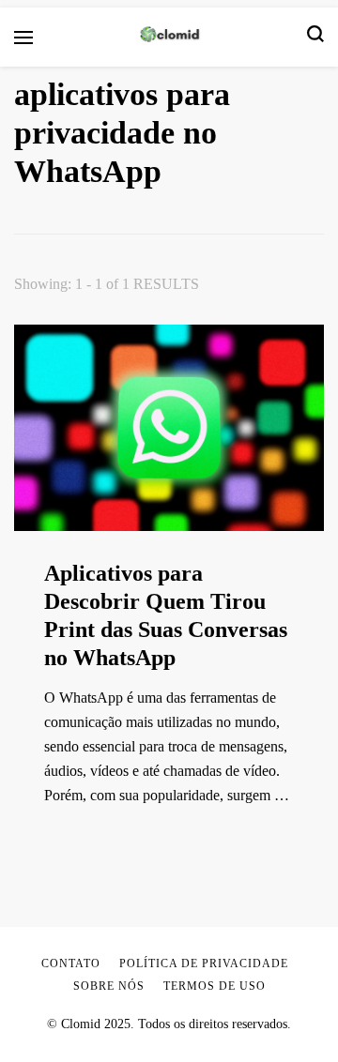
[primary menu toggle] (23, 37)
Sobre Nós (109, 986)
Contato (70, 963)
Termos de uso (214, 986)
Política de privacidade (203, 963)
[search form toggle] (315, 37)
